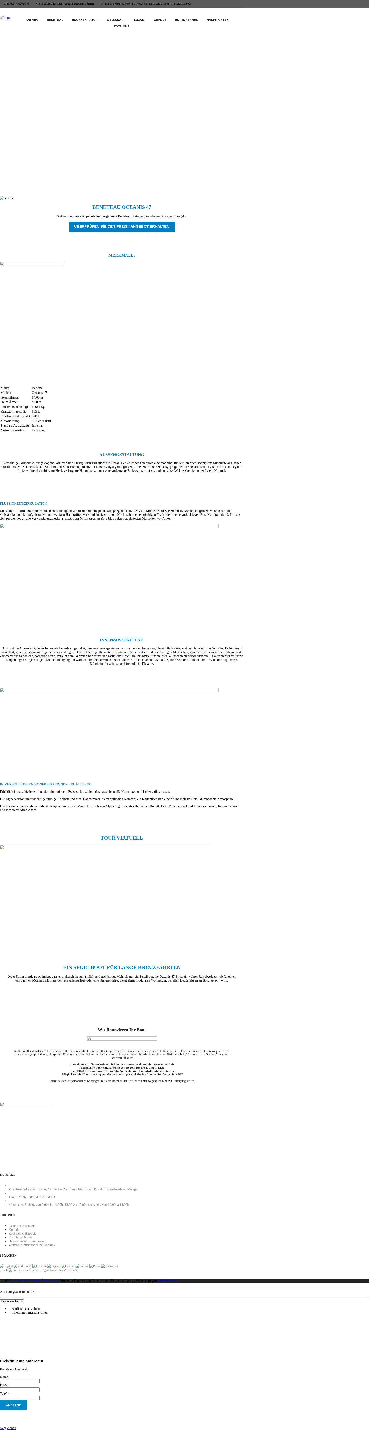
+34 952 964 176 (44, 1197)
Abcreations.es (167, 1280)
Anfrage (13, 1405)
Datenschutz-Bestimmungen (28, 1241)
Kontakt (14, 1229)
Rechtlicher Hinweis (22, 1233)
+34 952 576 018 (20, 1197)
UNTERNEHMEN (186, 19)
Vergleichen (8, 1428)
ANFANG (32, 19)
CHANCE (160, 19)
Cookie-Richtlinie (20, 1237)
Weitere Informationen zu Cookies (32, 1245)
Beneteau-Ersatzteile (22, 1226)
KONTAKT (121, 25)
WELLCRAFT (115, 19)
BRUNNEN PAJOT (85, 19)
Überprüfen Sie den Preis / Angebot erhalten (121, 226)
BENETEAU (55, 19)
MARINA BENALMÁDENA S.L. (35, 1280)
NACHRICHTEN (218, 19)
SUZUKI (139, 19)
